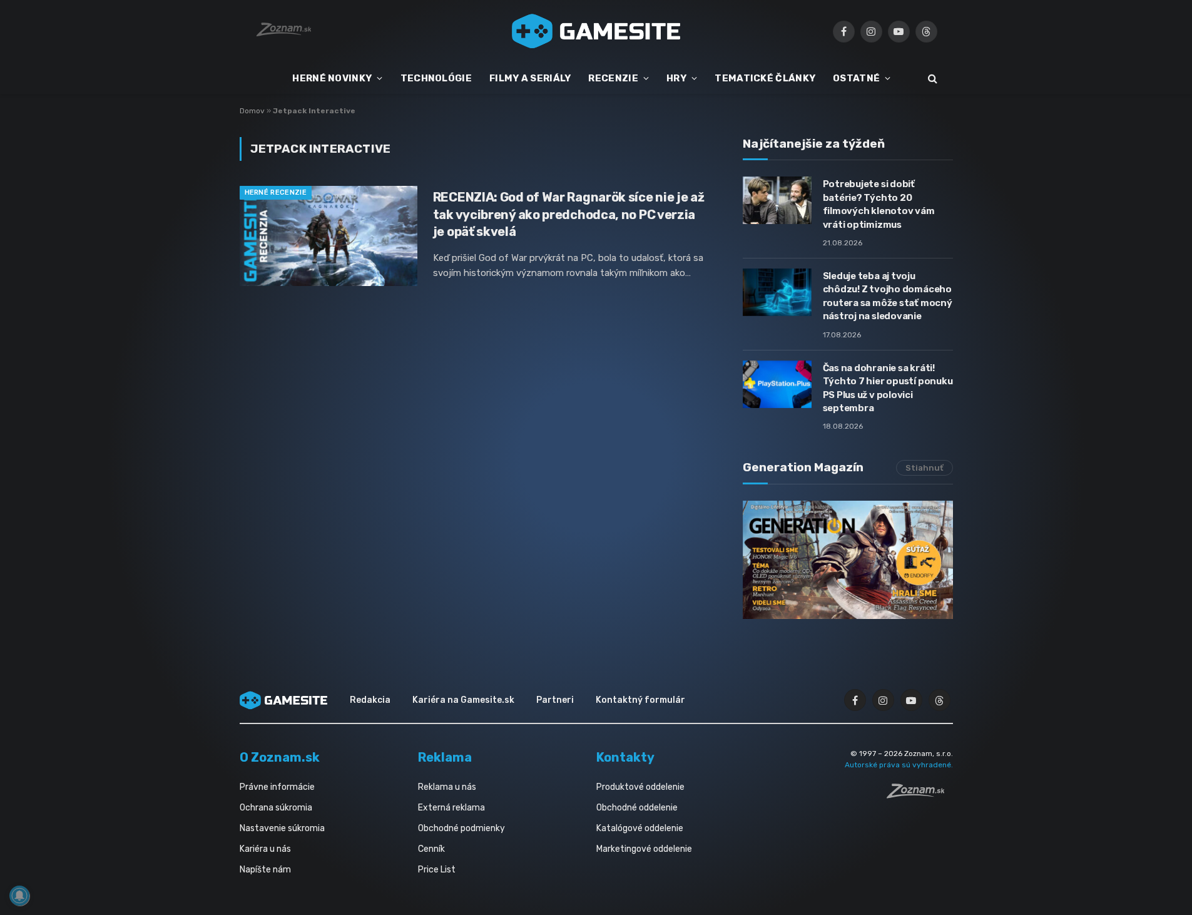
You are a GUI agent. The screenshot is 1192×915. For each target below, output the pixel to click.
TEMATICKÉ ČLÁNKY (765, 78)
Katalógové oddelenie (639, 828)
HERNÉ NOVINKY (332, 78)
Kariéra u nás (265, 849)
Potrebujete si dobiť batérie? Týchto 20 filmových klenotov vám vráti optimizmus (879, 204)
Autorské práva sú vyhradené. (899, 764)
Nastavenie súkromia (282, 828)
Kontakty (625, 757)
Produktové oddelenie (640, 787)
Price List (437, 869)
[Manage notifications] (19, 896)
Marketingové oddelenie (644, 849)
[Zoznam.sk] (920, 794)
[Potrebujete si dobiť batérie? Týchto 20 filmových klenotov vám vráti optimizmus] (777, 200)
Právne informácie (277, 787)
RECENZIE (613, 78)
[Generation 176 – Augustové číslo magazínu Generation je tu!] (848, 560)
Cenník (431, 849)
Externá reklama (451, 807)
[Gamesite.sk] (596, 31)
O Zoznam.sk (280, 757)
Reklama (445, 757)
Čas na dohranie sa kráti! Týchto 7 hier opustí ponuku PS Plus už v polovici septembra (888, 388)
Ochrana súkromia (276, 807)
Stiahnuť (924, 468)
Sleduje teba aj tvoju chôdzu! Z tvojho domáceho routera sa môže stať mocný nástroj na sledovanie (887, 296)
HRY (676, 78)
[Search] (931, 78)
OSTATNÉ (856, 78)
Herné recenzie (276, 192)
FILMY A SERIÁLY (530, 78)
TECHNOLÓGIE (436, 78)
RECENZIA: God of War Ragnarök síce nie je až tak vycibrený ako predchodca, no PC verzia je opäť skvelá (569, 214)
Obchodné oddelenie (637, 807)
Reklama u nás (447, 787)
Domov (252, 110)
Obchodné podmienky (461, 828)
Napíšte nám (265, 869)
